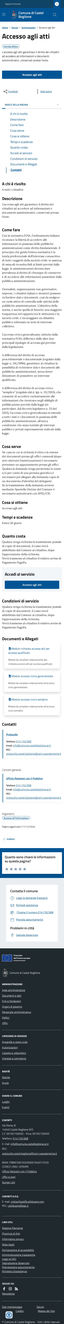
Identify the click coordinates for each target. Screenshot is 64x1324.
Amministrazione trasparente (18, 1255)
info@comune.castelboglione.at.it (32, 745)
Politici (5, 1017)
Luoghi (6, 1102)
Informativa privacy (13, 1239)
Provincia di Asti (11, 1233)
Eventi (5, 1107)
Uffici (5, 1023)
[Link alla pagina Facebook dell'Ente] (4, 1289)
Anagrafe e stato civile (14, 1042)
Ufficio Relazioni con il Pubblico (24, 778)
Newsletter (8, 1294)
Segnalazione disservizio (15, 1263)
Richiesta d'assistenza (14, 1271)
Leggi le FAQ (9, 1259)
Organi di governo (12, 1007)
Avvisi (5, 1083)
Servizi (14, 27)
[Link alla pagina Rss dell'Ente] (16, 1289)
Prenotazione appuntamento (18, 1267)
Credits (20, 1311)
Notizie (6, 1077)
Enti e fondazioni (11, 1001)
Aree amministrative (13, 990)
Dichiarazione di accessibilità (18, 1250)
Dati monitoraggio (12, 1307)
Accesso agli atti (32, 75)
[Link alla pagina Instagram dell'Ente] (10, 1289)
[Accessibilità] (9, 1315)
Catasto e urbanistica (14, 1053)
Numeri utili (8, 1182)
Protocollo (12, 734)
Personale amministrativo (16, 1012)
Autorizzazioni (28, 27)
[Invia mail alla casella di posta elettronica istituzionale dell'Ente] (30, 1144)
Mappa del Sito (46, 1311)
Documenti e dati (11, 996)
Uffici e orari (8, 1177)
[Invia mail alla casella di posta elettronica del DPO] (27, 1202)
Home (5, 27)
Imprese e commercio (14, 1058)
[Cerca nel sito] (53, 15)
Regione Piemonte (13, 3)
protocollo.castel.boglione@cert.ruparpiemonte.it (33, 754)
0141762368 (23, 741)
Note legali (8, 1244)
